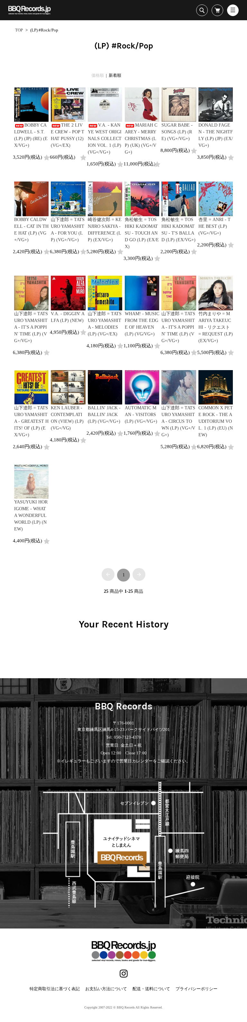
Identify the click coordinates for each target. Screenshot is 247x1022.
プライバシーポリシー (196, 988)
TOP (19, 30)
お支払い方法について (106, 988)
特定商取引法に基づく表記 (55, 988)
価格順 (97, 75)
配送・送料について (151, 988)
